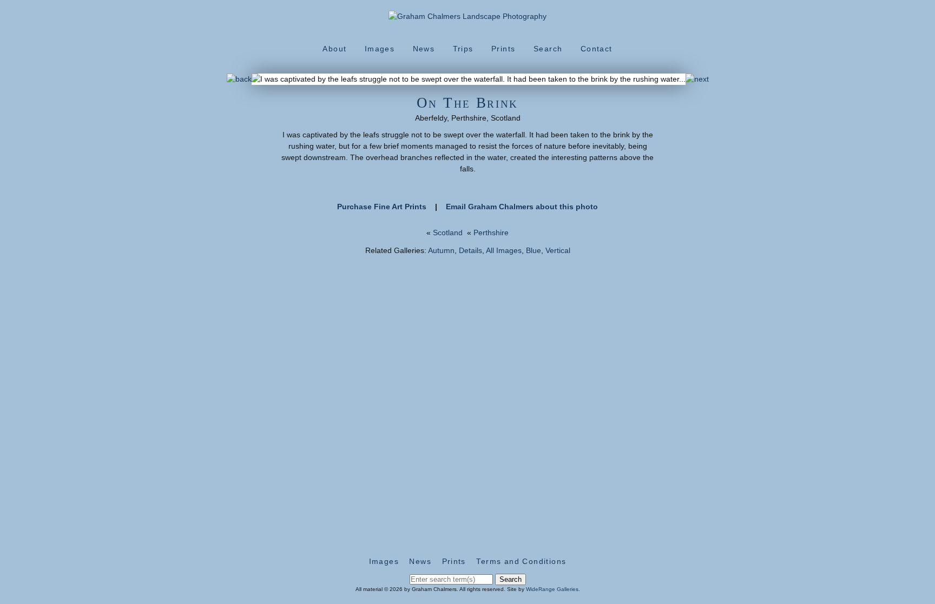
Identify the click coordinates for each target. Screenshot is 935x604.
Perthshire (491, 232)
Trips (463, 48)
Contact (597, 48)
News (424, 48)
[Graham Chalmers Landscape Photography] (467, 16)
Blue (533, 250)
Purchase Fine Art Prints (381, 206)
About (334, 48)
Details (470, 250)
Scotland (448, 232)
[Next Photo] (697, 79)
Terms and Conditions (521, 561)
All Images (504, 250)
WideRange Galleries (552, 589)
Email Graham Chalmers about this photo (522, 206)
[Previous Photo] (239, 79)
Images (379, 48)
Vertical (557, 250)
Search (548, 48)
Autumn (441, 250)
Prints (503, 48)
